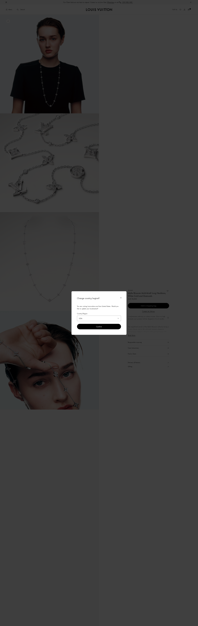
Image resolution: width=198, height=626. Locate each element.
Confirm (99, 326)
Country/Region (82, 314)
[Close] (121, 298)
